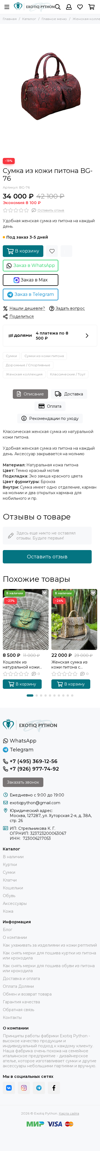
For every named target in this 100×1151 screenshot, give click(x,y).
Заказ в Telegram (34, 294)
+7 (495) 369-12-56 (34, 761)
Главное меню (54, 19)
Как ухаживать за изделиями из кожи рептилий (50, 945)
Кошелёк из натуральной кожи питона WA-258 (21, 665)
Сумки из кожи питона (44, 356)
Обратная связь (18, 1009)
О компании (15, 937)
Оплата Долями (18, 986)
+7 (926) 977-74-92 (34, 769)
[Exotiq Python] (34, 7)
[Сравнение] (66, 251)
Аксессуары (15, 903)
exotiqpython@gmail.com (35, 802)
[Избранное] (52, 251)
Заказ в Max (34, 280)
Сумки (11, 356)
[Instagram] (24, 1088)
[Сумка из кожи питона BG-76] (50, 89)
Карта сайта (69, 1113)
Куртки (10, 864)
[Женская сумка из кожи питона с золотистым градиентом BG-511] (74, 619)
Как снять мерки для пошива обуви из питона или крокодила (49, 968)
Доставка (73, 394)
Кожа (8, 911)
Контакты (12, 1017)
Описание (34, 394)
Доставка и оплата (21, 978)
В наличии (13, 856)
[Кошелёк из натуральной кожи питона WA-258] (26, 619)
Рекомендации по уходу (54, 418)
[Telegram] (39, 1088)
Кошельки (13, 887)
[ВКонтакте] (9, 1088)
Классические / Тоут (67, 374)
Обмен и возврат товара (27, 994)
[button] (30, 695)
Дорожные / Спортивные (28, 365)
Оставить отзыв (47, 557)
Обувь (9, 895)
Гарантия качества (21, 1001)
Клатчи (10, 880)
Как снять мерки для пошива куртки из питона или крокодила (49, 955)
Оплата (54, 406)
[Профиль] (68, 7)
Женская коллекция (24, 374)
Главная (10, 19)
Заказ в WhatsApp (34, 265)
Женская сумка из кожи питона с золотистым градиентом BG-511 (70, 665)
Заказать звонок (23, 782)
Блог (7, 929)
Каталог (29, 19)
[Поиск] (57, 7)
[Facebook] (54, 1088)
